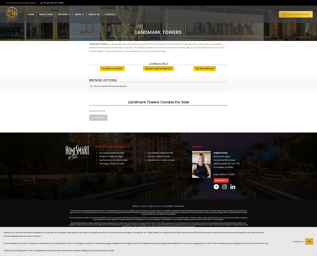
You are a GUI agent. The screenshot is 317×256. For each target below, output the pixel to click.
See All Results (98, 117)
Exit (309, 241)
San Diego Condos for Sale (111, 163)
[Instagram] (224, 186)
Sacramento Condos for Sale (161, 160)
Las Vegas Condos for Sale (111, 153)
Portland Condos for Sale (110, 156)
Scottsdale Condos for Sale (160, 153)
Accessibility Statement (173, 206)
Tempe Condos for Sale (159, 156)
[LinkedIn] (233, 186)
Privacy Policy (140, 206)
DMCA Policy (154, 206)
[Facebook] (216, 186)
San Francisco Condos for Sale (113, 160)
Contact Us (298, 241)
